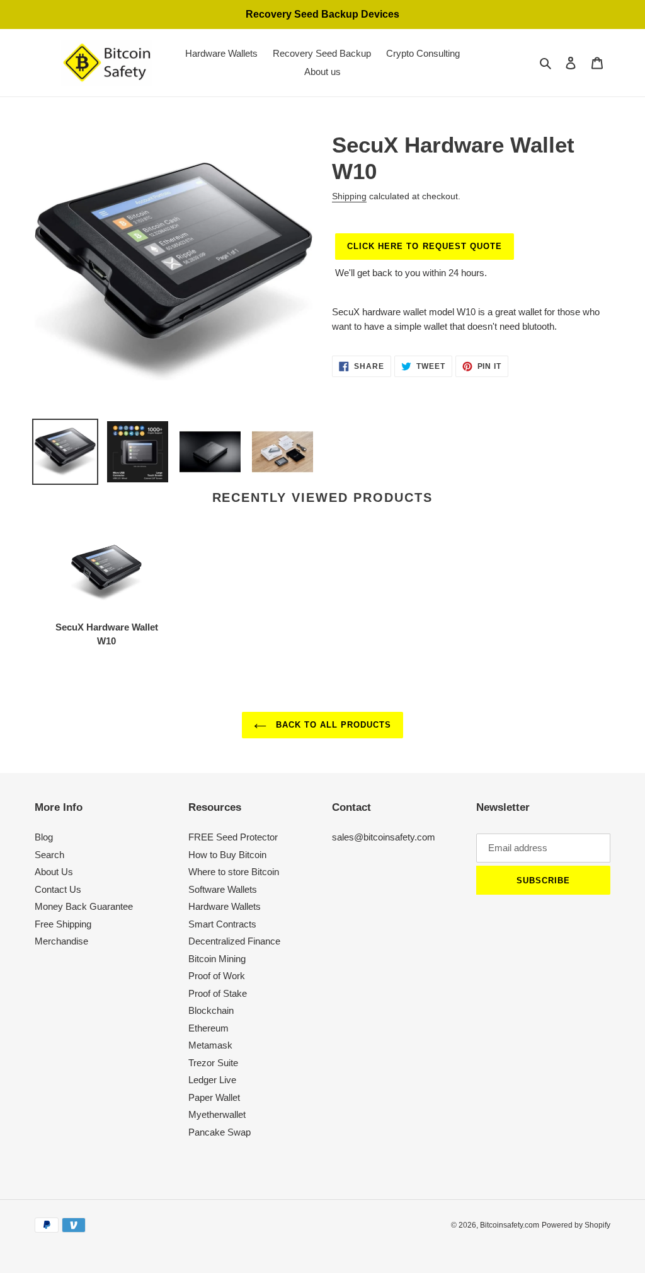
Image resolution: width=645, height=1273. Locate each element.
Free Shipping (63, 924)
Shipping (349, 196)
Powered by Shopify (576, 1225)
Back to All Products (332, 725)
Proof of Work (216, 975)
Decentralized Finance (234, 941)
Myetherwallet (217, 1114)
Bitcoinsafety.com (509, 1225)
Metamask (210, 1045)
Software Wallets (222, 889)
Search (49, 854)
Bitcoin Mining (217, 958)
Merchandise (61, 941)
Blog (44, 837)
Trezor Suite (213, 1062)
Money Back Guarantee (84, 906)
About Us (54, 871)
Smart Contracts (222, 924)
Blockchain (211, 1010)
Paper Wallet (214, 1097)
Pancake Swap (219, 1132)
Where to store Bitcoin (233, 871)
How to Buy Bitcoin (227, 854)
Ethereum (208, 1028)
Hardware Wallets (224, 906)
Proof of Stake (217, 993)
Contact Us (58, 889)
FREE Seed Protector (233, 837)
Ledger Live (212, 1079)
